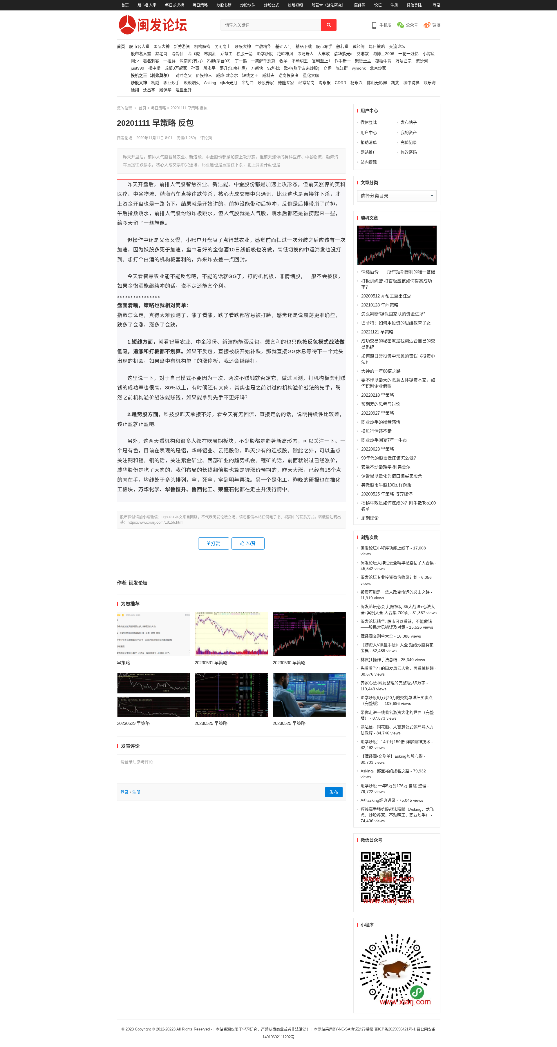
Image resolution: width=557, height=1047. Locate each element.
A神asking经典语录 (378, 800)
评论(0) (206, 138)
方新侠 (257, 68)
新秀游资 (182, 46)
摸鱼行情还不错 (376, 431)
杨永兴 (356, 83)
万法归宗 (403, 61)
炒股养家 (266, 83)
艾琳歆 (363, 54)
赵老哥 (161, 54)
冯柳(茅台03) (219, 61)
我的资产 (409, 132)
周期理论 (370, 518)
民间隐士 (222, 46)
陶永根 (325, 83)
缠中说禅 (411, 83)
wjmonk (359, 68)
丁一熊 (241, 61)
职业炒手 (171, 83)
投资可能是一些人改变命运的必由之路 (395, 592)
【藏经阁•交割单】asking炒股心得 (392, 756)
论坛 (378, 5)
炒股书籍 (224, 5)
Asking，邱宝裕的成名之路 (385, 771)
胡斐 (395, 83)
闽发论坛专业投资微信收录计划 (389, 577)
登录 (436, 5)
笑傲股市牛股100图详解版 (386, 484)
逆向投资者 (288, 75)
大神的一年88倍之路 (381, 371)
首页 (125, 5)
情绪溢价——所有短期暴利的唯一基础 (398, 271)
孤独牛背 (383, 61)
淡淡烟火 (192, 83)
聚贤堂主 (363, 61)
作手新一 (342, 61)
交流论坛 (397, 46)
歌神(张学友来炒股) (301, 68)
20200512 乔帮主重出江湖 (386, 295)
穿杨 (327, 68)
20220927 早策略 (377, 413)
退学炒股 (265, 54)
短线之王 (250, 75)
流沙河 (422, 61)
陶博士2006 (383, 54)
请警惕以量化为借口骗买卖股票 (391, 475)
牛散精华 (263, 46)
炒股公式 (271, 5)
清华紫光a (343, 54)
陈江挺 (342, 68)
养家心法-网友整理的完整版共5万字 (393, 683)
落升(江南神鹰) (233, 68)
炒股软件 (247, 5)
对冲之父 (184, 75)
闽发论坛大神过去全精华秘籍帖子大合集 (397, 562)
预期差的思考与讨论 (380, 404)
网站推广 (369, 152)
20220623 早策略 (377, 449)
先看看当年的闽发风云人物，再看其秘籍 (397, 668)
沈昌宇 (149, 90)
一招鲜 (169, 61)
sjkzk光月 (228, 83)
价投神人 (204, 75)
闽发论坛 (124, 138)
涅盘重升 (184, 90)
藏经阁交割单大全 (377, 636)
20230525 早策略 (211, 723)
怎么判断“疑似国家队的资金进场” (393, 313)
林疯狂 (210, 54)
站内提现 (369, 162)
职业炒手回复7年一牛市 (384, 440)
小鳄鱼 (429, 54)
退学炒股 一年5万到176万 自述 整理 (393, 785)
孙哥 (195, 68)
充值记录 (409, 142)
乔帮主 (226, 54)
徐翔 (135, 90)
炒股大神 (243, 46)
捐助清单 (369, 142)
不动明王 (300, 61)
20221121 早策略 (377, 331)
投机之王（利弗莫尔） (151, 75)
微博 (436, 25)
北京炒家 (378, 68)
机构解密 (202, 46)
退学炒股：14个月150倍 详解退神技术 (395, 741)
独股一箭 (244, 54)
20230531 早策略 (211, 662)
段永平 (209, 68)
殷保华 (165, 90)
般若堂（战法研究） (329, 5)
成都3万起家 (175, 68)
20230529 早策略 (133, 723)
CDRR (340, 83)
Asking (210, 83)
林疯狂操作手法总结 (379, 659)
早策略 (123, 662)
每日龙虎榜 (174, 5)
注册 (394, 5)
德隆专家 (286, 83)
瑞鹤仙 (177, 54)
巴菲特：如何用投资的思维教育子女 (396, 322)
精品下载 (304, 46)
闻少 (135, 61)
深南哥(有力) (191, 61)
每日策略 (200, 5)
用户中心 (369, 132)
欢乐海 (430, 83)
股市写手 (324, 46)
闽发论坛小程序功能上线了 (385, 548)
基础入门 (283, 46)
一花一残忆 (408, 54)
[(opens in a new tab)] (153, 634)
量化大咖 (311, 75)
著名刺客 (151, 61)
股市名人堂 (147, 5)
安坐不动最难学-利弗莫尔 (385, 466)
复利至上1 (321, 61)
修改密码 (409, 152)
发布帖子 (409, 122)
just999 (137, 68)
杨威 (155, 83)
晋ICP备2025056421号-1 (395, 1029)
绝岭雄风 (285, 54)
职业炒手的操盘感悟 (380, 422)
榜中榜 (154, 68)
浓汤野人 (305, 54)
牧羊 (283, 61)
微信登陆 (414, 5)
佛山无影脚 (377, 83)
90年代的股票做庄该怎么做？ (389, 458)
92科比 (273, 68)
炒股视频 (295, 5)
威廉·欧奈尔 (227, 75)
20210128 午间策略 (379, 304)
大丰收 (324, 54)
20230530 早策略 (289, 662)
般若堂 (342, 46)
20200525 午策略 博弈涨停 (387, 493)
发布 (334, 792)
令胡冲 (247, 83)
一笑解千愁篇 (263, 61)
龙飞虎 (194, 54)
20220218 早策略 (377, 395)
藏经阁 (360, 5)
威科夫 (268, 75)
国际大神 (161, 46)
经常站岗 (306, 83)
